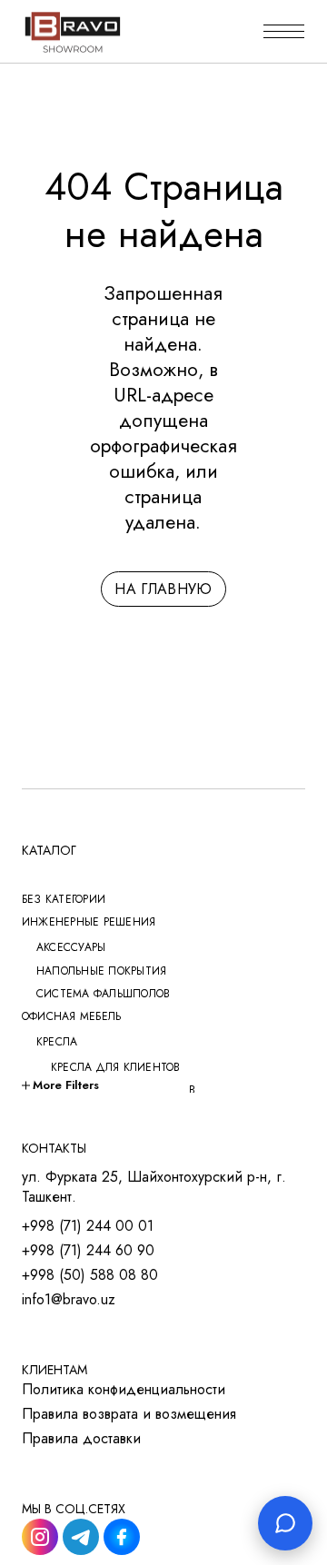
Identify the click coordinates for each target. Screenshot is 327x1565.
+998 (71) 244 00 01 (88, 1226)
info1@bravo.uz (68, 1300)
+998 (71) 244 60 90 (88, 1251)
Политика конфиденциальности (123, 1390)
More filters (66, 1085)
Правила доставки (81, 1439)
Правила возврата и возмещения (129, 1414)
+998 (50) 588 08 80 (90, 1275)
